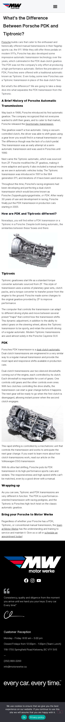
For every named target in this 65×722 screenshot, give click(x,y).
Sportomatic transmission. (40, 124)
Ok (24, 717)
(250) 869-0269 (12, 661)
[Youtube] (39, 580)
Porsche (6, 42)
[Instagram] (32, 580)
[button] (55, 6)
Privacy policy (37, 717)
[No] (60, 711)
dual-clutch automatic (48, 349)
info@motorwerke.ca (15, 666)
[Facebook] (26, 580)
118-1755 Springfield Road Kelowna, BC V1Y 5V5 (30, 649)
